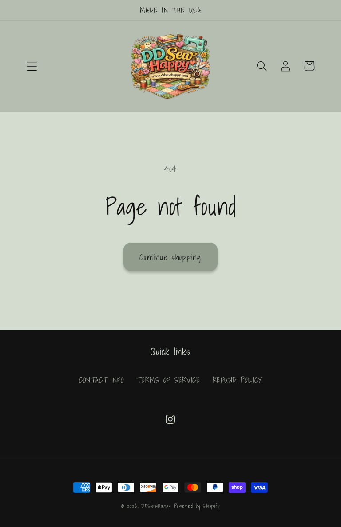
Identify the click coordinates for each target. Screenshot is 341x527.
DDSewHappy (156, 506)
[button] (32, 66)
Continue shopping (170, 257)
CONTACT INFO (101, 380)
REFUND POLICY (237, 380)
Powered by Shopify (197, 506)
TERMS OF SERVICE (168, 380)
